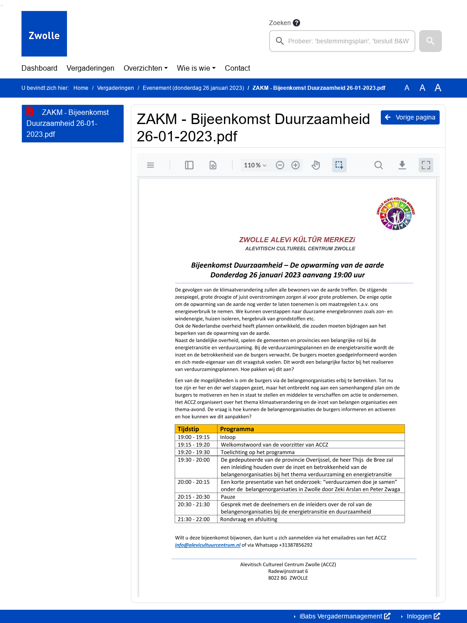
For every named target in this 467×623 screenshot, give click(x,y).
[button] (430, 41)
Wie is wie (193, 68)
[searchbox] (342, 41)
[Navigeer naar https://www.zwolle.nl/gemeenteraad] (44, 34)
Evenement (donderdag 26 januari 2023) (193, 88)
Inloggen (419, 616)
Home (80, 88)
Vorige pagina (415, 117)
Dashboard (39, 68)
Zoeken (280, 22)
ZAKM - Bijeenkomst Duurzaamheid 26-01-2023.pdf (67, 123)
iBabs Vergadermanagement (341, 616)
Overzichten (143, 68)
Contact (237, 68)
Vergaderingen (90, 68)
